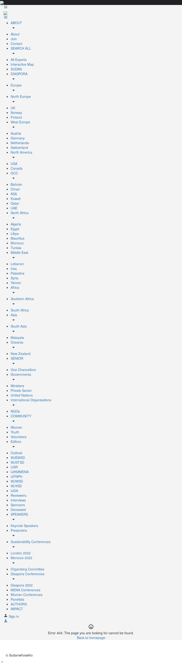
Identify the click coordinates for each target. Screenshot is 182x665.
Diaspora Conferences (27, 573)
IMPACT (17, 608)
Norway (16, 112)
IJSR (14, 467)
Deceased (18, 509)
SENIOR (17, 358)
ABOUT (16, 22)
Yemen (16, 282)
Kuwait (16, 198)
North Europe (21, 96)
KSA (14, 193)
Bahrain (16, 184)
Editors (16, 441)
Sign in (14, 616)
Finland (16, 117)
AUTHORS (19, 604)
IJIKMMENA (20, 471)
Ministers (17, 385)
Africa (15, 287)
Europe (16, 85)
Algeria (16, 224)
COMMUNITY (21, 416)
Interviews (18, 500)
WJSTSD (17, 462)
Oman (15, 189)
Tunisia (16, 247)
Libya (15, 233)
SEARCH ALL (21, 48)
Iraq (14, 268)
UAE (14, 208)
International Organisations (31, 399)
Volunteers (19, 436)
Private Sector (21, 390)
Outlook (16, 452)
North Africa (19, 212)
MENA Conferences (25, 589)
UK (13, 107)
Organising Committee (27, 569)
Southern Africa (22, 298)
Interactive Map (22, 64)
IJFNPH (16, 476)
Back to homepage (91, 637)
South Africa (20, 310)
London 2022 (21, 553)
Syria (14, 278)
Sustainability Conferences (30, 541)
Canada (17, 168)
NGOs (15, 411)
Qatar (15, 203)
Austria (16, 133)
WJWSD (17, 481)
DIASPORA (19, 73)
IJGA (14, 490)
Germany (18, 138)
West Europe (20, 122)
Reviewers (18, 495)
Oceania (17, 342)
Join (14, 38)
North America (21, 152)
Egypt (15, 228)
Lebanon (17, 263)
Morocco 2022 (21, 557)
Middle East (19, 252)
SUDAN (16, 69)
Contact (16, 43)
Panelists (17, 599)
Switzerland (19, 147)
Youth (15, 432)
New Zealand (21, 353)
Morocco (17, 243)
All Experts (19, 59)
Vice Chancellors (23, 369)
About (15, 34)
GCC (14, 173)
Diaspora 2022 (22, 585)
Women (16, 427)
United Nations (22, 395)
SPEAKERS (19, 514)
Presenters (19, 530)
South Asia (19, 326)
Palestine (17, 273)
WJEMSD (18, 457)
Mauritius (17, 238)
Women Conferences (26, 594)
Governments (21, 374)
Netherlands (20, 142)
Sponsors (18, 504)
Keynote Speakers (24, 525)
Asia (14, 314)
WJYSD (16, 486)
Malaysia (17, 337)
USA (14, 163)
